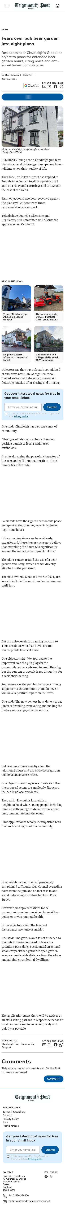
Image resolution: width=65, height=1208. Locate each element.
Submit (52, 407)
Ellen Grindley (12, 75)
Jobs (5, 1122)
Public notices (11, 1125)
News (5, 29)
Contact (7, 1115)
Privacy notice (21, 416)
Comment (53, 1079)
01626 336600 (21, 1195)
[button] (7, 6)
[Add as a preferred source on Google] (31, 85)
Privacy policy (11, 1119)
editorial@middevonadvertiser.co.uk (29, 1201)
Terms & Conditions (14, 1112)
